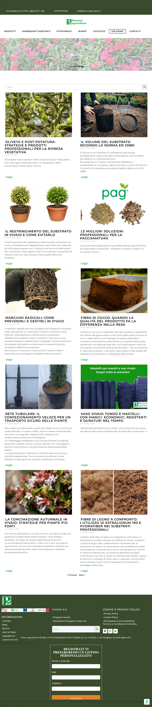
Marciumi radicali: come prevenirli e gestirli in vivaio (34, 319)
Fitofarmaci (64, 31)
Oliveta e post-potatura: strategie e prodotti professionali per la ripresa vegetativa (34, 147)
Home (73, 66)
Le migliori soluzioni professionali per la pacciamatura (102, 234)
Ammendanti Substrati (35, 31)
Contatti (134, 31)
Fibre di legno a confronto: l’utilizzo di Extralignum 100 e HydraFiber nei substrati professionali (110, 524)
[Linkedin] (115, 631)
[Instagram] (147, 11)
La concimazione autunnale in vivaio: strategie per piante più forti (36, 522)
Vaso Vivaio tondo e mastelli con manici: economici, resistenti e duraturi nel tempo (113, 417)
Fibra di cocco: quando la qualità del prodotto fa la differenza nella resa (108, 321)
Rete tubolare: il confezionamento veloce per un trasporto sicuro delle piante (38, 417)
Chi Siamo (117, 31)
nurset (82, 31)
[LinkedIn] (143, 11)
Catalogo (98, 31)
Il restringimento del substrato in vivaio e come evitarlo (38, 233)
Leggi (8, 176)
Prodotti (9, 31)
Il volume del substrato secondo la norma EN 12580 (107, 143)
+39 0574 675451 (61, 11)
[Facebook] (138, 11)
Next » (82, 574)
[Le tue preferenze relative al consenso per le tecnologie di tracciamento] (147, 702)
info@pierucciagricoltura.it (89, 11)
